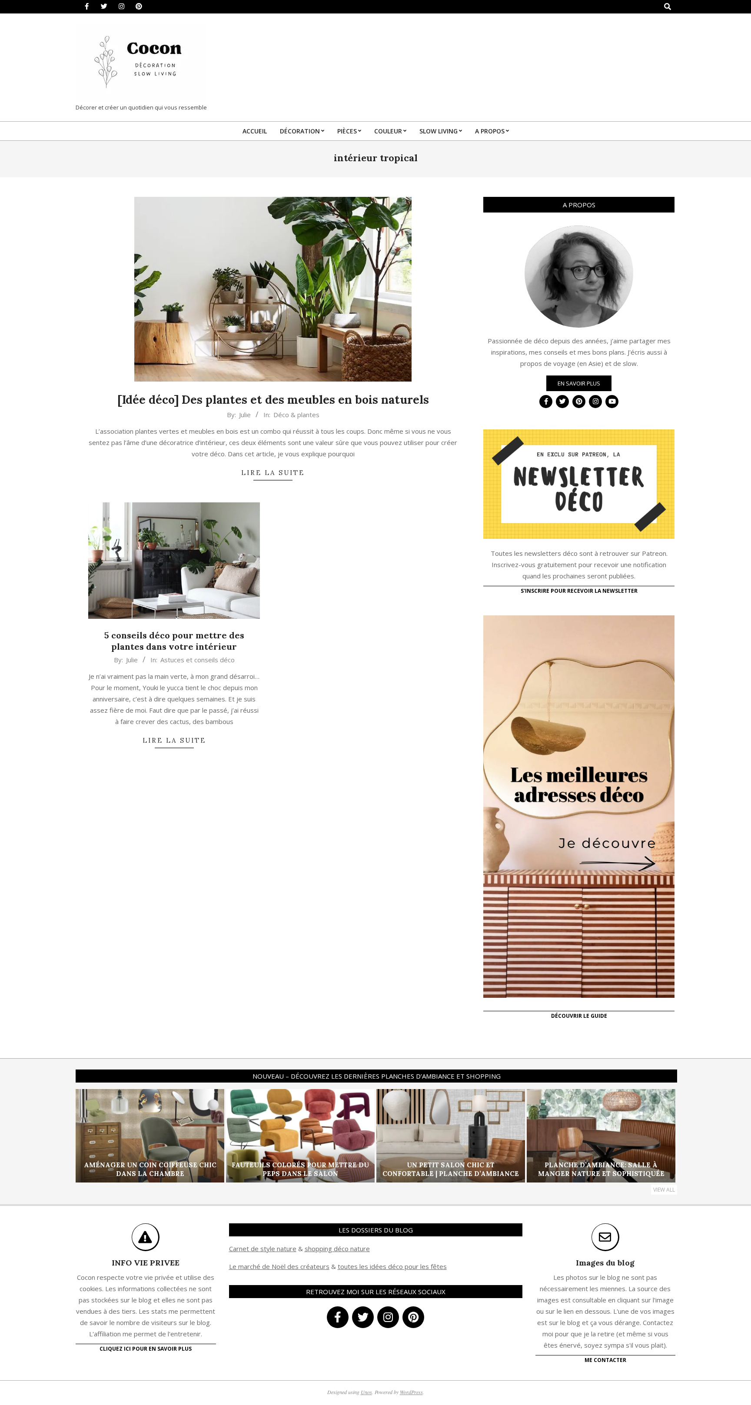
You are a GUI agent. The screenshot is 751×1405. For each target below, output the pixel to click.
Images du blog (605, 1263)
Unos (366, 1391)
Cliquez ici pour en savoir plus (146, 1348)
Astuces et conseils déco (197, 659)
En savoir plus (579, 383)
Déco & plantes (296, 414)
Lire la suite (273, 472)
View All (664, 1189)
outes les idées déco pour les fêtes (393, 1266)
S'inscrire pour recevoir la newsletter (579, 591)
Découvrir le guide (579, 1016)
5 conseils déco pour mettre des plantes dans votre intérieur (174, 641)
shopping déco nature (337, 1248)
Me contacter (605, 1360)
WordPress (411, 1391)
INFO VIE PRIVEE (145, 1263)
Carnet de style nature (262, 1248)
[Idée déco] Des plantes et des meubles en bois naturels (273, 399)
